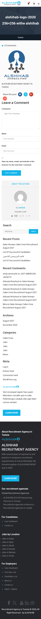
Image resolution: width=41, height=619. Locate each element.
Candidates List (11, 576)
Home (20, 37)
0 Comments (10, 45)
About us (8, 581)
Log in (5, 367)
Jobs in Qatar (8, 542)
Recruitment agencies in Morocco (18, 504)
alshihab (21, 208)
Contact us (9, 525)
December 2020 (10, 325)
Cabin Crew (8, 338)
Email (4, 146)
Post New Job (10, 572)
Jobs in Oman (8, 556)
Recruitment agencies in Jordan (17, 508)
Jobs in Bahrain (8, 552)
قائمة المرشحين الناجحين (13, 256)
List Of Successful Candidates (16, 252)
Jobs (5, 342)
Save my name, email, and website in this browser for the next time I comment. (18, 163)
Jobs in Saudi (8, 545)
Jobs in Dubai (8, 538)
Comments (6, 109)
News (5, 354)
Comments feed (10, 375)
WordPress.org (9, 379)
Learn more (11, 413)
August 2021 (8, 321)
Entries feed (8, 371)
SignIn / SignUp (11, 589)
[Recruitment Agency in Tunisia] (11, 3)
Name (4, 134)
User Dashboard (11, 521)
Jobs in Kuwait (8, 549)
